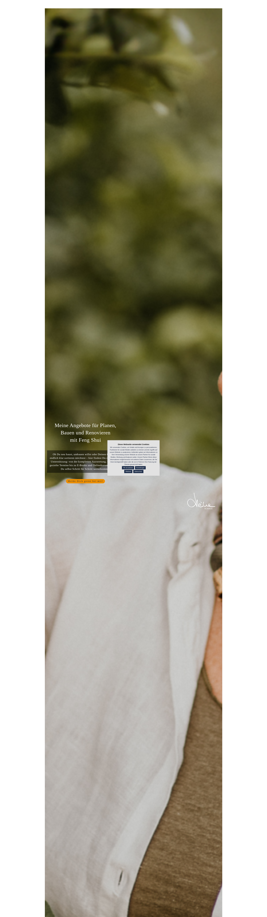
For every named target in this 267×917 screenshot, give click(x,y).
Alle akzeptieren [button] (128, 468)
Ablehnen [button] (128, 471)
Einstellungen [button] (140, 468)
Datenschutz (138, 471)
